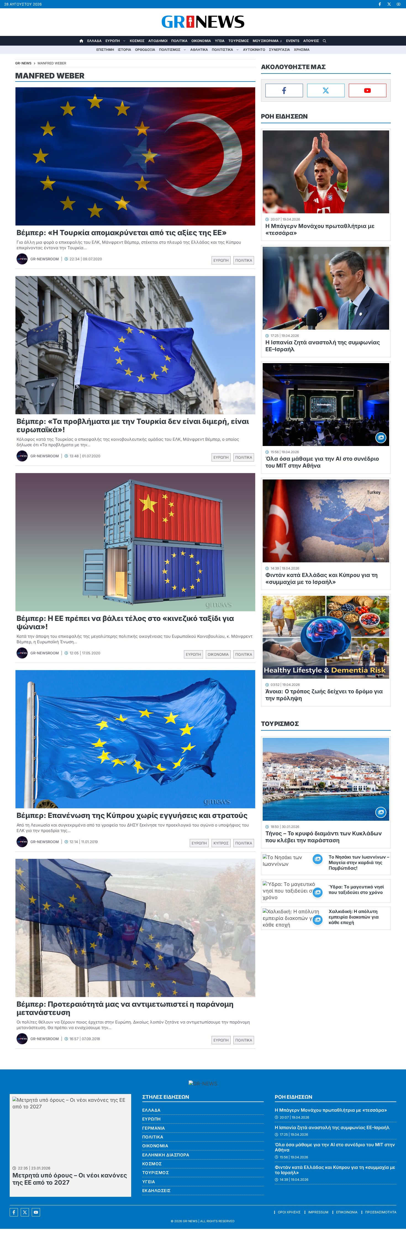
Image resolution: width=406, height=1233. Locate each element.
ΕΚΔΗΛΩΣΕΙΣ (156, 1190)
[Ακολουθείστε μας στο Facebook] (14, 1212)
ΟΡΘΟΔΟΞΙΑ (145, 50)
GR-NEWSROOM (44, 259)
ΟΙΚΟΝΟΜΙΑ (201, 41)
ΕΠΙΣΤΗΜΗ (105, 50)
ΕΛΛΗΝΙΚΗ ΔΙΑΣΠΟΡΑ (165, 1155)
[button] (324, 41)
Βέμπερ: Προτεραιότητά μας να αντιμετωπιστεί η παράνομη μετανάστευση (125, 1008)
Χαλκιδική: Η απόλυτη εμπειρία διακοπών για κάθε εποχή (354, 917)
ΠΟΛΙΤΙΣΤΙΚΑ (222, 50)
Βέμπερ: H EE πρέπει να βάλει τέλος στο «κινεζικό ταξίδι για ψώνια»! (125, 622)
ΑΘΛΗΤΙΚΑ (199, 50)
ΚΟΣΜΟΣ (137, 41)
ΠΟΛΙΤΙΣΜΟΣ (169, 50)
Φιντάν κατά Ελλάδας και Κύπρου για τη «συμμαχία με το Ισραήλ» (321, 578)
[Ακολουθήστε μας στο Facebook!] (379, 4)
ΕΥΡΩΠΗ (113, 41)
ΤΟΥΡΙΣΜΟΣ (238, 41)
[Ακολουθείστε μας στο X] (25, 1212)
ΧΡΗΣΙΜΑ (302, 50)
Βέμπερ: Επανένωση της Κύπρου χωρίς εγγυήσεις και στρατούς (132, 815)
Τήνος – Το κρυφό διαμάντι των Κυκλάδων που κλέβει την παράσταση (323, 837)
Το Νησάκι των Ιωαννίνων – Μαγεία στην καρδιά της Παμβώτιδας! (359, 862)
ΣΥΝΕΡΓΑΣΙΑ (279, 50)
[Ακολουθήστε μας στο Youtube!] (398, 4)
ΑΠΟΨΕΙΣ (311, 41)
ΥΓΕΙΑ (220, 41)
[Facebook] (284, 90)
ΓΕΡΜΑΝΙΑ (153, 1128)
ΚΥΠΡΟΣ (221, 843)
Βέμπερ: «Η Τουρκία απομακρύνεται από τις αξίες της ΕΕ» (122, 232)
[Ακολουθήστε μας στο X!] (389, 4)
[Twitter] (326, 90)
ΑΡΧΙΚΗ (81, 41)
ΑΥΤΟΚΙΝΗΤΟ (254, 50)
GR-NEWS (190, 1221)
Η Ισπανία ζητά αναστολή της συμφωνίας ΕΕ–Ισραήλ (332, 1127)
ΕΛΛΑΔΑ (94, 41)
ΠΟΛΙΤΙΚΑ (179, 41)
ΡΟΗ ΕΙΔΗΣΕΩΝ (284, 116)
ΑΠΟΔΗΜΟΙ (157, 41)
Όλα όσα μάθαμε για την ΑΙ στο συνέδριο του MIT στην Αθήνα (335, 1147)
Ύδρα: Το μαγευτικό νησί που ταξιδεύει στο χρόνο (356, 889)
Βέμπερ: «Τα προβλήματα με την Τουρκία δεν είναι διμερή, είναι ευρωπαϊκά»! (133, 425)
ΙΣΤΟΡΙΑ (124, 50)
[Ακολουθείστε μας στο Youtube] (36, 1212)
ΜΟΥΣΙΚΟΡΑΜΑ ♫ (267, 41)
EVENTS (293, 41)
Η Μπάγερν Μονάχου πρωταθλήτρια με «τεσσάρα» (331, 1110)
